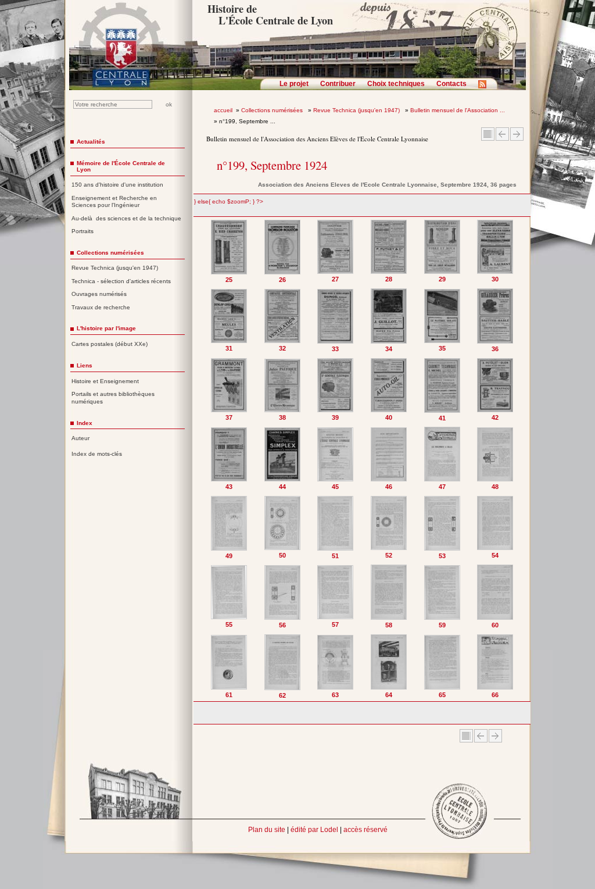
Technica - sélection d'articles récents (121, 281)
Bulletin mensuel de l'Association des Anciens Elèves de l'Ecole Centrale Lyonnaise (317, 138)
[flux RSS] (485, 88)
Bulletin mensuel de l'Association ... (457, 110)
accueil (223, 110)
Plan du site (266, 830)
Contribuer (338, 84)
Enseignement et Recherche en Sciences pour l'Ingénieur (114, 202)
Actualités (91, 141)
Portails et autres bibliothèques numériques (113, 398)
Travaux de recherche (100, 307)
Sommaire (487, 134)
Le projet (294, 84)
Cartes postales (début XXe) (109, 344)
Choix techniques (396, 84)
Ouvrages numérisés (99, 294)
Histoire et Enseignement (105, 381)
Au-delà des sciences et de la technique (126, 218)
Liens (84, 365)
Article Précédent (502, 134)
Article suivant (517, 134)
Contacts (451, 84)
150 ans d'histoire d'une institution (117, 184)
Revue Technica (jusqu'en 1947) (357, 110)
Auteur (80, 438)
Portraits (82, 231)
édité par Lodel (314, 830)
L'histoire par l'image (106, 328)
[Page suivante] (519, 459)
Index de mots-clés (96, 454)
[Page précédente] (205, 459)
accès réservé (365, 830)
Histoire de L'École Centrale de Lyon (269, 14)
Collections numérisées (272, 110)
